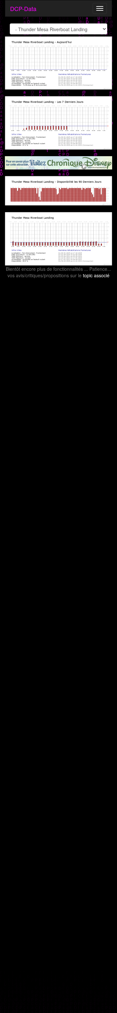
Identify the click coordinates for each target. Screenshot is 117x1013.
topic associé (96, 275)
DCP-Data (23, 8)
